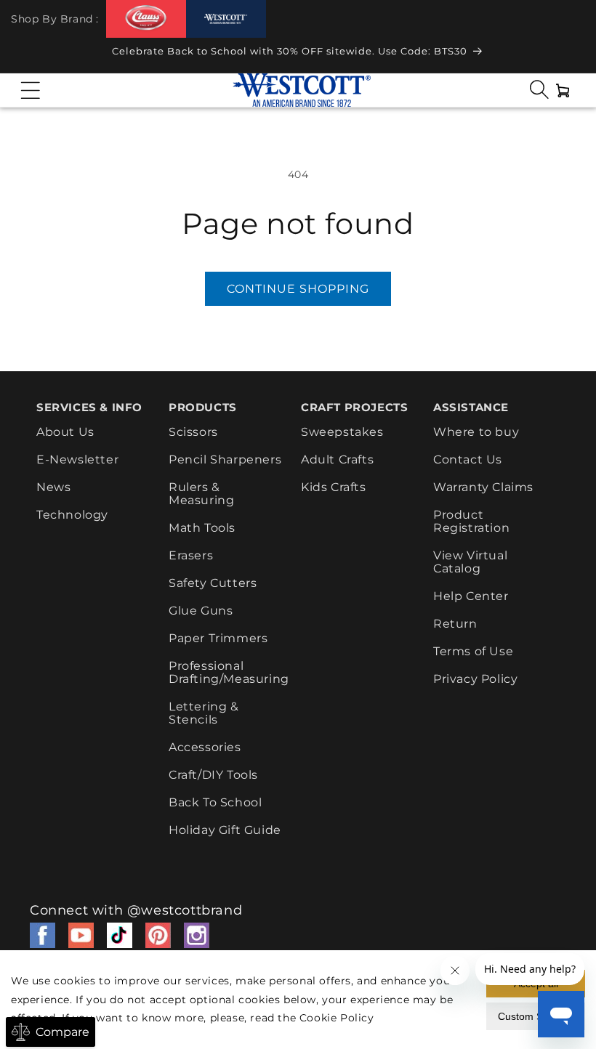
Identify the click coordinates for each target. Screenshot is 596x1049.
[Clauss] (146, 18)
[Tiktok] (119, 935)
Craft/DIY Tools (213, 775)
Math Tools (202, 528)
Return (455, 624)
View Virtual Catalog (470, 561)
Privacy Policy (475, 679)
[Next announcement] (570, 55)
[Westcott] (226, 19)
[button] (31, 90)
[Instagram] (196, 935)
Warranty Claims (483, 487)
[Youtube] (81, 935)
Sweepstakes (342, 432)
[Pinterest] (158, 935)
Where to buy (476, 432)
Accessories (205, 747)
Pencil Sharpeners (225, 459)
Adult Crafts (337, 459)
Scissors (193, 432)
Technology (72, 515)
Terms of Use (473, 651)
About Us (65, 432)
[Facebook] (42, 935)
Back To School (215, 802)
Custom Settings (535, 1016)
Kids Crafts (333, 487)
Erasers (191, 555)
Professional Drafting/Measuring (229, 672)
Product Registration (471, 521)
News (53, 487)
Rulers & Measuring (201, 493)
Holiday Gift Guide (225, 830)
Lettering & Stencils (204, 713)
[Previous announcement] (26, 55)
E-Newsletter (77, 459)
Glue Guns (201, 610)
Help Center (471, 596)
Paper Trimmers (218, 638)
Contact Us (467, 459)
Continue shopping (298, 289)
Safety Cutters (213, 583)
